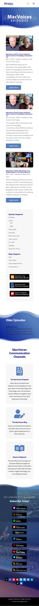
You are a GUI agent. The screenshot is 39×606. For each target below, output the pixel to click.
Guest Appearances (15, 263)
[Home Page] (8, 3)
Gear (10, 257)
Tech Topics (16, 62)
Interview (12, 233)
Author (18, 59)
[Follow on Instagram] (13, 579)
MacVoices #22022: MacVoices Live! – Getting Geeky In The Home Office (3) (18, 171)
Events (11, 221)
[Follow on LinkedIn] (31, 579)
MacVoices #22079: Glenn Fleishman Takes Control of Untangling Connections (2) (19, 55)
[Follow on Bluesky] (21, 583)
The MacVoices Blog (19, 422)
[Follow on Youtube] (17, 579)
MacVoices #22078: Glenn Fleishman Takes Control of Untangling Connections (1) (19, 114)
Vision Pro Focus (14, 249)
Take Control (13, 239)
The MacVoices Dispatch (19, 380)
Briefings (12, 217)
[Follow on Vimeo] (21, 579)
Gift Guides (12, 230)
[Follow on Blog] (24, 579)
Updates (11, 246)
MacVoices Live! (14, 236)
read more (13, 87)
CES (11, 223)
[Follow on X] (6, 579)
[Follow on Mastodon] (28, 579)
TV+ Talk (11, 242)
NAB (11, 226)
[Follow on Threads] (17, 583)
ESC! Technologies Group (20, 601)
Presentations (13, 267)
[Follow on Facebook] (10, 579)
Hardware (24, 59)
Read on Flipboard (19, 457)
